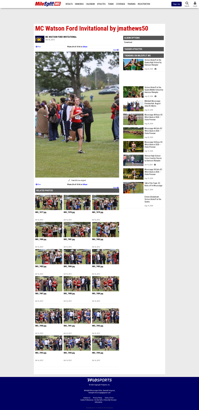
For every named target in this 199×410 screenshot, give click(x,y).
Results (69, 4)
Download (128, 42)
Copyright (97, 385)
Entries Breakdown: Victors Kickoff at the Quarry (153, 199)
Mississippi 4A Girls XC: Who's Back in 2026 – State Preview (154, 130)
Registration (144, 4)
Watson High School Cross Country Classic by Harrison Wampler (153, 158)
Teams (111, 4)
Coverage (120, 4)
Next (115, 50)
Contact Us (86, 398)
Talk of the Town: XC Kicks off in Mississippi (153, 184)
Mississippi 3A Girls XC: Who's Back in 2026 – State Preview (154, 172)
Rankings (79, 4)
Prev (39, 47)
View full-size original (78, 180)
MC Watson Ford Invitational (61, 36)
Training (131, 4)
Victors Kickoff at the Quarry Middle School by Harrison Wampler (154, 89)
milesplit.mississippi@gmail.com (99, 393)
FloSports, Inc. (105, 385)
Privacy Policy (97, 398)
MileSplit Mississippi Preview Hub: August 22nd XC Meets (153, 103)
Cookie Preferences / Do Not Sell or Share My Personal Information (98, 401)
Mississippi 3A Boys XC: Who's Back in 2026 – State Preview (154, 144)
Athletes (101, 4)
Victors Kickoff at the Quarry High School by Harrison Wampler (153, 62)
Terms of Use (109, 398)
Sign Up (176, 4)
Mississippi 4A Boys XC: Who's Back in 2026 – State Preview (154, 117)
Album (84, 47)
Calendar (90, 4)
